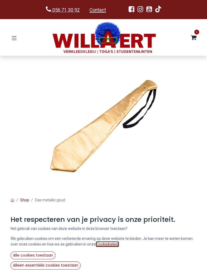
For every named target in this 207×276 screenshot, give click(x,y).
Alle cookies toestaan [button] (33, 255)
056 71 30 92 (65, 10)
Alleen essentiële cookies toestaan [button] (45, 265)
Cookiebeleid (107, 244)
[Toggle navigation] (14, 38)
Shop (24, 200)
